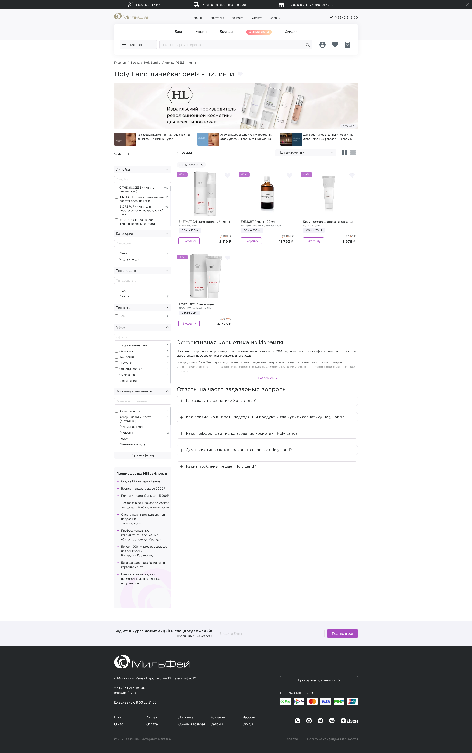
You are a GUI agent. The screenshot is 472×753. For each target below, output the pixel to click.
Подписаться (342, 633)
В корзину (189, 241)
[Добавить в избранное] (240, 74)
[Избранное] (335, 44)
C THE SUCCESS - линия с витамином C (136, 189)
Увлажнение (128, 381)
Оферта (292, 739)
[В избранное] (227, 175)
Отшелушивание (130, 369)
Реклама (347, 126)
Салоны (275, 18)
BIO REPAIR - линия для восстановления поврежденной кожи (141, 210)
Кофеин (124, 438)
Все (122, 316)
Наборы (249, 717)
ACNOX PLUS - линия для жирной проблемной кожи (137, 222)
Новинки (197, 18)
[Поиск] (307, 44)
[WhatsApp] (297, 721)
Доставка (217, 18)
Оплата (257, 18)
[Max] (309, 721)
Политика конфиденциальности (332, 739)
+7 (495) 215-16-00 (344, 17)
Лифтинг (125, 363)
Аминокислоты (129, 411)
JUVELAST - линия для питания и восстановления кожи (141, 199)
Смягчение (127, 375)
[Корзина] (347, 44)
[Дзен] (349, 721)
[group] (153, 139)
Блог (118, 717)
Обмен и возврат (191, 724)
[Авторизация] (322, 44)
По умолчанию (294, 153)
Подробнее (266, 378)
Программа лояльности (317, 680)
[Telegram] (320, 721)
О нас (118, 724)
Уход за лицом (129, 259)
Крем (123, 290)
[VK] (332, 721)
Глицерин (126, 433)
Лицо (123, 253)
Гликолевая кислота (133, 427)
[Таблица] (344, 152)
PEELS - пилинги (191, 165)
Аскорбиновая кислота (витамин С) (135, 419)
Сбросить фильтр (143, 455)
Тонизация (126, 357)
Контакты (238, 18)
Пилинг (124, 296)
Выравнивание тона (133, 345)
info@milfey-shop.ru (130, 692)
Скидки (248, 724)
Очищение (126, 351)
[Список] (353, 152)
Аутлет (151, 717)
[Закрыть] (467, 4)
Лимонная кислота (132, 444)
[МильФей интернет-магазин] (132, 16)
